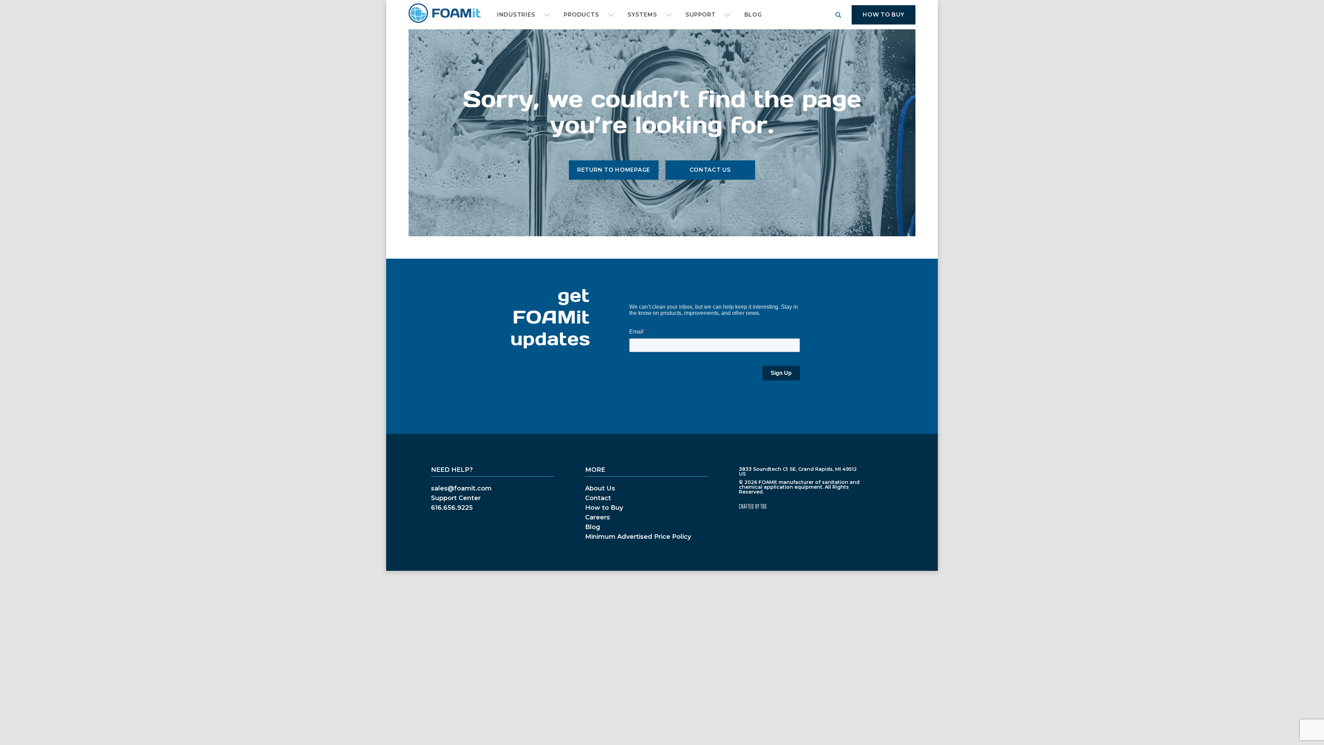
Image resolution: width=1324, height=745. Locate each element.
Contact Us (710, 170)
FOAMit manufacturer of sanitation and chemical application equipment (444, 13)
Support (700, 14)
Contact (598, 498)
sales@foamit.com (461, 488)
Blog (753, 14)
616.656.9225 (452, 507)
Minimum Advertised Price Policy (638, 536)
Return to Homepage (613, 170)
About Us (600, 488)
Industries (516, 14)
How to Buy (883, 14)
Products (581, 14)
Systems (642, 14)
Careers (597, 517)
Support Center (456, 498)
